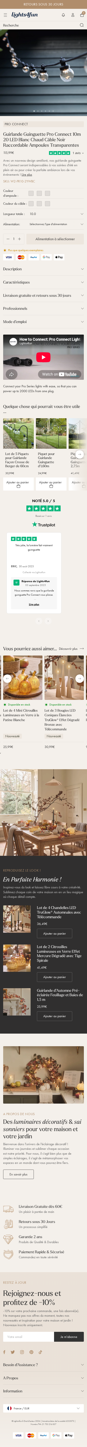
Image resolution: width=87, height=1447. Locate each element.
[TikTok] (40, 1352)
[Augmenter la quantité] (21, 239)
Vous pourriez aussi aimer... (30, 648)
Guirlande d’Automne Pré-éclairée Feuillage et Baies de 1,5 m (60, 995)
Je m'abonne (69, 1337)
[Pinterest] (31, 1352)
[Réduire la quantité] (6, 239)
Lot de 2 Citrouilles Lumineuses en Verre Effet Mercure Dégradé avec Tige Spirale (59, 953)
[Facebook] (4, 1352)
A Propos (10, 1378)
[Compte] (73, 15)
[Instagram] (22, 1352)
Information (12, 1391)
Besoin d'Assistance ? (20, 1364)
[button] (63, 15)
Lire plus (27, 175)
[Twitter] (13, 1352)
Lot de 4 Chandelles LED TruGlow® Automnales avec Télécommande (59, 912)
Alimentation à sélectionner (55, 239)
